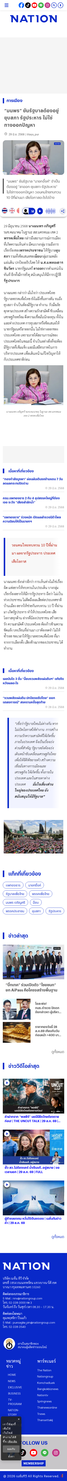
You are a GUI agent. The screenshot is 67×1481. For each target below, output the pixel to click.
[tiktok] (22, 1455)
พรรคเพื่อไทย (40, 894)
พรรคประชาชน (15, 911)
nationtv (42, 1395)
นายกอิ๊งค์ (34, 885)
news (11, 1381)
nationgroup (45, 1376)
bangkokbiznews (47, 1389)
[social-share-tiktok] (28, 5)
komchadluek (46, 1383)
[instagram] (56, 1455)
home (12, 1375)
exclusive (15, 1387)
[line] (44, 1455)
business (14, 1393)
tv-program (15, 1402)
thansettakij (45, 1420)
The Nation (44, 1370)
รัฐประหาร (55, 911)
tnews (41, 1414)
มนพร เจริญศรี (15, 902)
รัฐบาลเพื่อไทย (15, 894)
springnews (44, 1401)
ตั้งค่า (11, 1456)
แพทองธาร (13, 885)
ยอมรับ (11, 1448)
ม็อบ (36, 902)
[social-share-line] (41, 5)
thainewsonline (47, 1407)
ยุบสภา (36, 911)
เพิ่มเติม (12, 1441)
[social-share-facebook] (21, 5)
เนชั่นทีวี (21, 1476)
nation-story (13, 1412)
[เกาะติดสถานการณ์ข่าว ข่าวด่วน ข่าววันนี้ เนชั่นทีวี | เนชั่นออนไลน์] (33, 18)
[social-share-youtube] (34, 5)
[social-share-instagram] (47, 5)
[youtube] (33, 1455)
